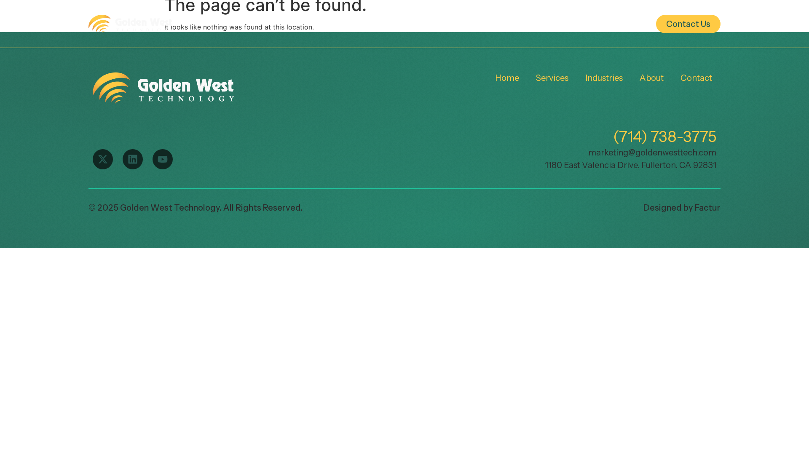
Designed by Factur (682, 208)
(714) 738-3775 (664, 136)
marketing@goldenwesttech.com (652, 152)
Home (346, 24)
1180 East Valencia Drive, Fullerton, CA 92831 (630, 165)
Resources (611, 24)
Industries (472, 24)
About (541, 24)
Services (399, 24)
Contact (696, 78)
